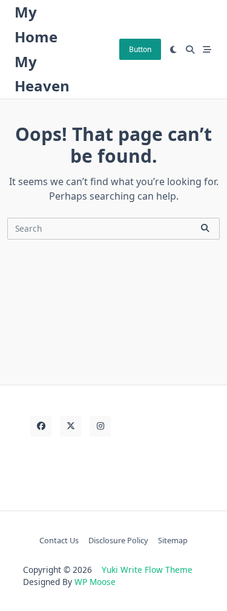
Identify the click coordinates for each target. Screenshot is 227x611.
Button (140, 49)
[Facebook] (40, 426)
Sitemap (173, 540)
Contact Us (59, 540)
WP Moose (95, 581)
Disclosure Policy (118, 540)
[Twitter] (70, 426)
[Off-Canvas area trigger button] (207, 49)
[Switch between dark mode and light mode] (173, 49)
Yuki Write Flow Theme (147, 569)
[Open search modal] (190, 49)
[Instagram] (100, 426)
